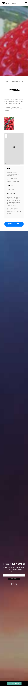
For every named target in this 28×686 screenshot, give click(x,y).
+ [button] (6, 135)
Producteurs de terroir (15, 81)
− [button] (6, 137)
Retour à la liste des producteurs (12, 224)
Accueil (6, 81)
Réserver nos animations (14, 683)
